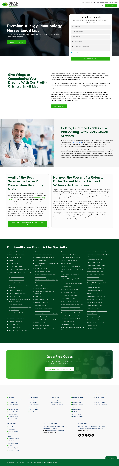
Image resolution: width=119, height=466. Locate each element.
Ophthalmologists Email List (42, 271)
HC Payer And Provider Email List (70, 295)
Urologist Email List (14, 260)
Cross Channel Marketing (100, 404)
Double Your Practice (99, 402)
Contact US (111, 6)
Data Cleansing (34, 411)
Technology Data (12, 407)
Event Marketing (76, 414)
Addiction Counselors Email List (95, 322)
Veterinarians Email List (15, 257)
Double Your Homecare (100, 400)
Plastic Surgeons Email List (16, 304)
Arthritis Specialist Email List (94, 305)
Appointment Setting (56, 402)
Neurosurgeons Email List (41, 302)
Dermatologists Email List (94, 262)
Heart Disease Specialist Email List (70, 289)
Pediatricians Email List (15, 324)
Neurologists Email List (41, 305)
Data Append (33, 402)
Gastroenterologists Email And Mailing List (72, 310)
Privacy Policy (11, 426)
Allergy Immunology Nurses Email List (97, 311)
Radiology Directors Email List (16, 280)
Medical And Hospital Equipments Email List (46, 314)
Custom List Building (77, 416)
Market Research (76, 411)
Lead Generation (76, 402)
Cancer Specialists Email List (94, 290)
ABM (52, 407)
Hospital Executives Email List (68, 263)
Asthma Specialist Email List (94, 302)
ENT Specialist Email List (67, 321)
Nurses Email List (39, 296)
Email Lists (11, 397)
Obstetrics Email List (40, 283)
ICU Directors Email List (67, 252)
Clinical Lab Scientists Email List (95, 274)
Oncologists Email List (40, 277)
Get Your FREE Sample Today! (59, 369)
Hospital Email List (92, 325)
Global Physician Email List (68, 298)
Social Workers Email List (15, 266)
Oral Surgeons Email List (41, 260)
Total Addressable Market (15, 400)
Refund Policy (11, 429)
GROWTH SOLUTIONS (77, 5)
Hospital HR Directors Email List (69, 260)
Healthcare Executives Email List (69, 292)
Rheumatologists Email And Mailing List (19, 269)
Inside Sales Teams (99, 397)
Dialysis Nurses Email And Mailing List (97, 252)
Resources (96, 5)
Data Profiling (33, 407)
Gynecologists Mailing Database (95, 317)
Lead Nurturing (55, 397)
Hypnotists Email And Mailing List (69, 254)
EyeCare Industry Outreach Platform (19, 252)
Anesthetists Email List (93, 308)
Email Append (33, 400)
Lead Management (56, 400)
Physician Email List (14, 310)
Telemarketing (76, 400)
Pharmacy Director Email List (16, 318)
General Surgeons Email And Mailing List (71, 304)
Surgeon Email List (14, 263)
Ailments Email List (92, 314)
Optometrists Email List (41, 268)
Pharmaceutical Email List (15, 321)
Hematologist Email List (67, 286)
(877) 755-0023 (52, 432)
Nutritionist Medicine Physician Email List (45, 285)
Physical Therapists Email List (16, 316)
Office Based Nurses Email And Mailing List (46, 280)
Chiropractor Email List (93, 277)
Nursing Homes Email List (41, 288)
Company (87, 5)
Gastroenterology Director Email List (70, 307)
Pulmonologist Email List (15, 290)
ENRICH (45, 5)
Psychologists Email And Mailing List (18, 293)
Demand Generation (77, 404)
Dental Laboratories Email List (95, 271)
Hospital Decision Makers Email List (70, 266)
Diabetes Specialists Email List (95, 259)
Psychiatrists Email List (14, 296)
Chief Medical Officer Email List (95, 280)
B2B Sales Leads (12, 402)
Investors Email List (13, 404)
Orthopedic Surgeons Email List (43, 254)
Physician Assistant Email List (16, 313)
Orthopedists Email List (41, 252)
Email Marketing (76, 409)
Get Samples (59, 106)
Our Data (38, 5)
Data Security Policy (13, 450)
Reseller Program (12, 434)
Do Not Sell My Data (13, 438)
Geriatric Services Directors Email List (70, 301)
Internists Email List (40, 322)
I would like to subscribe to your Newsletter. (84, 53)
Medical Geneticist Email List (42, 311)
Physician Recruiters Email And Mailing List (20, 307)
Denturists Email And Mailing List (95, 268)
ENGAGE (52, 5)
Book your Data (16, 42)
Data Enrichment (34, 397)
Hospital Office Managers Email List (70, 257)
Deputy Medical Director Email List (96, 265)
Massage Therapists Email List (43, 317)
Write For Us (11, 441)
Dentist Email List (91, 328)
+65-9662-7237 (88, 430)
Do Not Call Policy (13, 443)
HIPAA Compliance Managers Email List (71, 283)
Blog (9, 436)
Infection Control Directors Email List (44, 328)
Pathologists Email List (15, 327)
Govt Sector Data (13, 416)
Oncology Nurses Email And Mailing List (45, 274)
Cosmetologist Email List (93, 319)
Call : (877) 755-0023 (87, 2)
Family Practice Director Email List (70, 316)
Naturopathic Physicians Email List (44, 308)
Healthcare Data (12, 414)
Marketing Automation (57, 404)
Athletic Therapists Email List (94, 299)
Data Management (35, 409)
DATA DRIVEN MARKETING (63, 5)
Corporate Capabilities (14, 448)
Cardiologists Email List (93, 287)
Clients (10, 445)
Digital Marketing (76, 407)
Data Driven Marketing (78, 397)
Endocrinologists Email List (68, 324)
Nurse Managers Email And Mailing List (45, 299)
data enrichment (77, 142)
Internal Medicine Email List (42, 325)
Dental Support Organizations (17, 254)
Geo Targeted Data (13, 418)
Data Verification (34, 404)
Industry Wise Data (13, 411)
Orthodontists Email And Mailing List (44, 257)
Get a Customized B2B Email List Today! (27, 223)
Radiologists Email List (15, 283)
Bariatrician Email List (92, 293)
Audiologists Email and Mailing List (96, 296)
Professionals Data (13, 409)
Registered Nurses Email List (16, 277)
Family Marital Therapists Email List (70, 318)
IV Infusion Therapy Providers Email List (45, 319)
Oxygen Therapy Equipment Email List (19, 330)
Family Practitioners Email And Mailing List (72, 313)
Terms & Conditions (13, 431)
